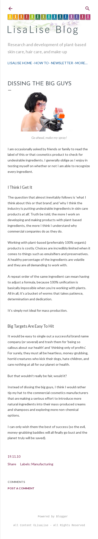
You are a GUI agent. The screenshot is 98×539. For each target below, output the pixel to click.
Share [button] (12, 464)
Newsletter (62, 63)
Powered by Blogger (53, 516)
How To (41, 63)
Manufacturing (42, 464)
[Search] (87, 7)
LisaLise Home (20, 63)
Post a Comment (21, 488)
